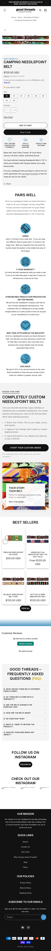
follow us (25, 764)
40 (43, 96)
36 (29, 96)
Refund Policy (25, 888)
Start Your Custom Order (25, 448)
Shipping (6, 76)
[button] (4, 10)
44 (14, 100)
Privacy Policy (25, 883)
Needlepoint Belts (31, 17)
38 (36, 96)
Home (13, 17)
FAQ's (25, 867)
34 (21, 96)
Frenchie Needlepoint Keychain (13, 553)
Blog (25, 862)
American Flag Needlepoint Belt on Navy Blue (37, 554)
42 (7, 100)
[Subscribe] (43, 917)
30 (7, 96)
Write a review (25, 643)
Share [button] (8, 184)
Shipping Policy (25, 893)
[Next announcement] (46, 3)
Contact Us (25, 847)
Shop (20, 17)
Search (25, 842)
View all (25, 608)
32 (14, 96)
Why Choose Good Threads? (25, 857)
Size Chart (8, 117)
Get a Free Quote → (17, 502)
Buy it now (25, 132)
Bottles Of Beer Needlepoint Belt (38, 595)
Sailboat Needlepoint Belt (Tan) (13, 595)
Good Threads (29, 946)
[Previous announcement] (4, 3)
